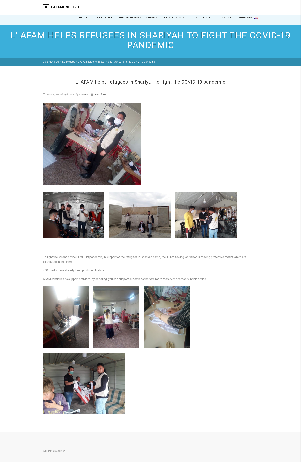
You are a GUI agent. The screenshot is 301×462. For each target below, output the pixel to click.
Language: (245, 17)
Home (83, 17)
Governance (103, 17)
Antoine (83, 94)
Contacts (224, 17)
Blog (207, 17)
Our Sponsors (129, 17)
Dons (194, 17)
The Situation (173, 17)
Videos (151, 17)
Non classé (100, 94)
